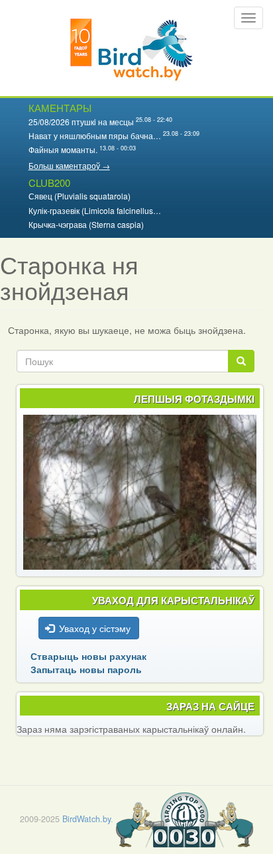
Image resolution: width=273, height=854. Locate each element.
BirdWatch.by (86, 819)
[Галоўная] (131, 48)
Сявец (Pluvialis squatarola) (79, 195)
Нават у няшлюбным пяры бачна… (94, 135)
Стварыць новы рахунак (88, 656)
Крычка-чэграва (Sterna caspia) (86, 224)
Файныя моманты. (62, 149)
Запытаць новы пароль (86, 669)
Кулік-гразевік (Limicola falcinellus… (94, 210)
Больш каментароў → (69, 165)
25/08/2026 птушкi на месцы (81, 121)
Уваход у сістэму (95, 628)
